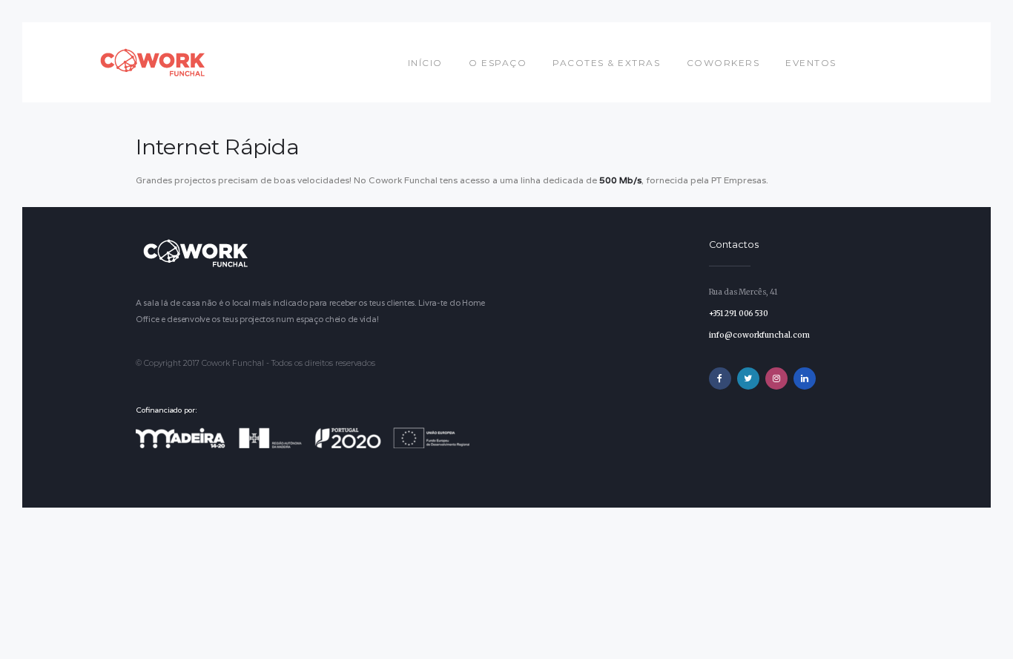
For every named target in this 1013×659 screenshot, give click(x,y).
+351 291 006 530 (738, 313)
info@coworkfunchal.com (759, 335)
